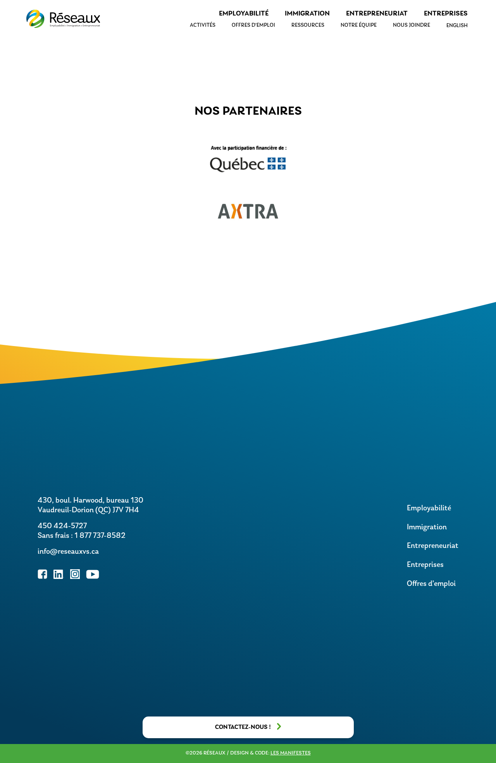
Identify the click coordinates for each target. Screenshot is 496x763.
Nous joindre (411, 25)
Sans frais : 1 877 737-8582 (82, 536)
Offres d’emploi (253, 25)
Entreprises (446, 13)
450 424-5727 (62, 526)
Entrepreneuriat (377, 13)
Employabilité (244, 13)
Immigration (307, 13)
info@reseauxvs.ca (68, 552)
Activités (202, 25)
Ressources (307, 25)
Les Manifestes (290, 753)
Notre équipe (359, 25)
